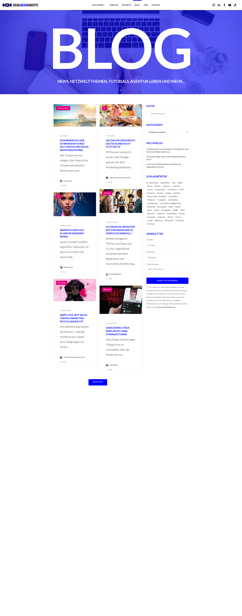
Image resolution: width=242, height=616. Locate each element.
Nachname (150, 252)
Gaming (160, 193)
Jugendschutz (152, 203)
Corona (150, 189)
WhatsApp (169, 220)
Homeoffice (173, 196)
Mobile (177, 207)
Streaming (151, 217)
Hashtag (176, 193)
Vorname (150, 239)
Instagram (162, 200)
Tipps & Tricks (63, 108)
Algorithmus (165, 183)
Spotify (182, 213)
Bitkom (157, 186)
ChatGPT (176, 186)
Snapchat (161, 213)
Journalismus (173, 200)
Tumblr (150, 220)
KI (104, 108)
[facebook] (226, 5)
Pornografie (166, 210)
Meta (171, 207)
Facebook (151, 193)
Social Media (172, 213)
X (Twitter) (179, 220)
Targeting (161, 217)
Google (168, 193)
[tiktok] (237, 5)
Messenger (161, 207)
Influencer (151, 200)
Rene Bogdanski (115, 274)
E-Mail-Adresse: (152, 264)
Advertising (153, 183)
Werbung (158, 220)
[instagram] (215, 5)
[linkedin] (220, 5)
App (174, 183)
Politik (156, 210)
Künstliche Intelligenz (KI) (170, 203)
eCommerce (172, 189)
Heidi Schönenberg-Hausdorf (120, 178)
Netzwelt (107, 193)
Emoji (181, 189)
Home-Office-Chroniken (156, 196)
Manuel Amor (68, 267)
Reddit (175, 210)
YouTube (150, 224)
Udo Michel (113, 365)
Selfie (182, 210)
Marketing (61, 283)
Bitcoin (150, 186)
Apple (180, 183)
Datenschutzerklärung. (167, 307)
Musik (149, 210)
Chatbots (166, 186)
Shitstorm (151, 213)
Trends (178, 217)
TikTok (170, 217)
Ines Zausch (67, 181)
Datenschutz (160, 189)
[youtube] (231, 5)
